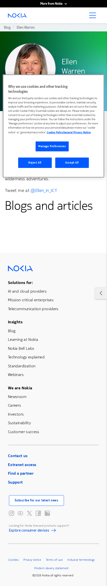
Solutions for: (20, 282)
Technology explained (26, 357)
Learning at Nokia (23, 339)
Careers (14, 405)
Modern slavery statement (51, 568)
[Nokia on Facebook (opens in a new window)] (38, 513)
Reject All (35, 162)
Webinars (16, 374)
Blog (11, 330)
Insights (15, 322)
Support (15, 482)
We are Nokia (20, 388)
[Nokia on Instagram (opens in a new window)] (11, 513)
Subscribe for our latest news (36, 500)
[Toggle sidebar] (101, 293)
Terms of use (54, 560)
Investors (16, 414)
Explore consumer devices (29, 531)
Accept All (72, 162)
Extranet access (22, 464)
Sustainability (19, 423)
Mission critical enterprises (31, 300)
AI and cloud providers (27, 291)
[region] (54, 126)
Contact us (18, 455)
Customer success (23, 431)
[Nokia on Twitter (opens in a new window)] (29, 513)
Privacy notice (32, 560)
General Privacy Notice (77, 132)
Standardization (21, 366)
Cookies (13, 560)
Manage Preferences (52, 146)
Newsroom (17, 396)
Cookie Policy (55, 132)
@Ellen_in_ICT (44, 190)
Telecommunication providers (33, 308)
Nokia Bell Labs (21, 348)
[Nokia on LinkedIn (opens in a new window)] (47, 513)
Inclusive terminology (81, 560)
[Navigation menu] (94, 17)
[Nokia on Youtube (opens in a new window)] (20, 513)
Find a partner (21, 473)
